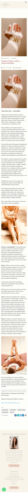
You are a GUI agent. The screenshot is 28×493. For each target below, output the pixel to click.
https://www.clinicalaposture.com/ (10, 402)
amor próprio (5, 409)
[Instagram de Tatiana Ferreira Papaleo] (14, 483)
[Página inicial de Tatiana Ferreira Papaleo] (5, 4)
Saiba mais (14, 466)
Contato (14, 488)
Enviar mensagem (14, 475)
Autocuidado (14, 58)
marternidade (5, 412)
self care (12, 412)
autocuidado (13, 409)
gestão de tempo (21, 409)
